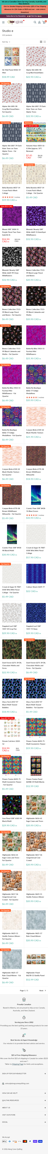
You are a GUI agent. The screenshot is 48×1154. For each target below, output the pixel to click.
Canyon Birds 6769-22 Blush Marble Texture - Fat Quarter (11, 472)
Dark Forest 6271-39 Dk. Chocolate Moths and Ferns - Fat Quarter (36, 665)
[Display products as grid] (41, 42)
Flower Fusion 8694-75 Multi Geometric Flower (35, 742)
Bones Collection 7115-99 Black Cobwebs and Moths (35, 312)
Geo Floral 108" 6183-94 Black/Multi (12, 819)
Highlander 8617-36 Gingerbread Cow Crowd (34, 857)
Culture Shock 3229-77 (35, 587)
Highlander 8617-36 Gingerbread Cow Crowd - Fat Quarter (10, 897)
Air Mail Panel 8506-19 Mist (11, 71)
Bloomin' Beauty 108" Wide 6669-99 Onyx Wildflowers (10, 273)
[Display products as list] (45, 42)
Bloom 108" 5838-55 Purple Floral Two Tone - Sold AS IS (12, 232)
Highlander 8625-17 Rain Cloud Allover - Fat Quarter (11, 975)
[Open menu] (3, 22)
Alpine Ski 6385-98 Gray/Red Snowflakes (34, 71)
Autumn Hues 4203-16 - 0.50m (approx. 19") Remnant (35, 148)
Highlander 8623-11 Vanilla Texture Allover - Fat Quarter (11, 936)
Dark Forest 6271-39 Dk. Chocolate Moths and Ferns (12, 665)
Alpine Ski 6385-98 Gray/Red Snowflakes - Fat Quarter (11, 109)
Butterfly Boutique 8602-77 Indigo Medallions (33, 390)
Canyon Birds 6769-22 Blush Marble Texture (35, 431)
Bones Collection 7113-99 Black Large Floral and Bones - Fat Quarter (11, 312)
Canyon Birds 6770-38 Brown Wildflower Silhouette (35, 472)
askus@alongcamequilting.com (17, 1083)
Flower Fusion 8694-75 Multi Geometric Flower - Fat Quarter (11, 782)
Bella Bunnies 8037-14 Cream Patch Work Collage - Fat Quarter (35, 190)
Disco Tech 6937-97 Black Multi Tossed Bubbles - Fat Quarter (34, 704)
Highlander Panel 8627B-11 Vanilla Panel (35, 974)
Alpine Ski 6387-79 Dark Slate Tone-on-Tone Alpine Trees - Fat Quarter (12, 149)
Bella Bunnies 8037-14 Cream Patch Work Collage (11, 190)
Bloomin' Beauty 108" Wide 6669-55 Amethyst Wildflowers (36, 232)
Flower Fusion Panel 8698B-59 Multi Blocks (35, 780)
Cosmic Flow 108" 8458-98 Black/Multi (12, 549)
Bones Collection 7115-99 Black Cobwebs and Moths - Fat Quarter (11, 351)
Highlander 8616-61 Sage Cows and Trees (34, 819)
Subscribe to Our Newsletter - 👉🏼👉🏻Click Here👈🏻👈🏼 (24, 16)
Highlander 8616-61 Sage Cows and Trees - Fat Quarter (11, 857)
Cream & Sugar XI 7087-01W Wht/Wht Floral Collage (35, 550)
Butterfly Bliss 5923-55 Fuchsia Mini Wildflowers (35, 351)
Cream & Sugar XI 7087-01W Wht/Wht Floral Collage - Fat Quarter (11, 589)
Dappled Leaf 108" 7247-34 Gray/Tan (9, 627)
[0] (44, 22)
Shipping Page (17, 1064)
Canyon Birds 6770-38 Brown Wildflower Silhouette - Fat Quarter (11, 511)
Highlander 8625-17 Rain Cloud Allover (34, 934)
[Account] (39, 22)
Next (41, 990)
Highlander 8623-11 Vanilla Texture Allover (35, 895)
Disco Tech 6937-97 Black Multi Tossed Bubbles (10, 704)
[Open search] (35, 22)
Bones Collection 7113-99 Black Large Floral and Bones (35, 273)
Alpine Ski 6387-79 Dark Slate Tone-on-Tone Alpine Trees (36, 109)
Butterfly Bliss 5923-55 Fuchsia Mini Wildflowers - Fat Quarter (11, 392)
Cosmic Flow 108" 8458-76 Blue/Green (36, 509)
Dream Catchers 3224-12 (11, 742)
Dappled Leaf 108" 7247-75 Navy (33, 627)
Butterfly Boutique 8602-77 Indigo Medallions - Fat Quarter (12, 432)
